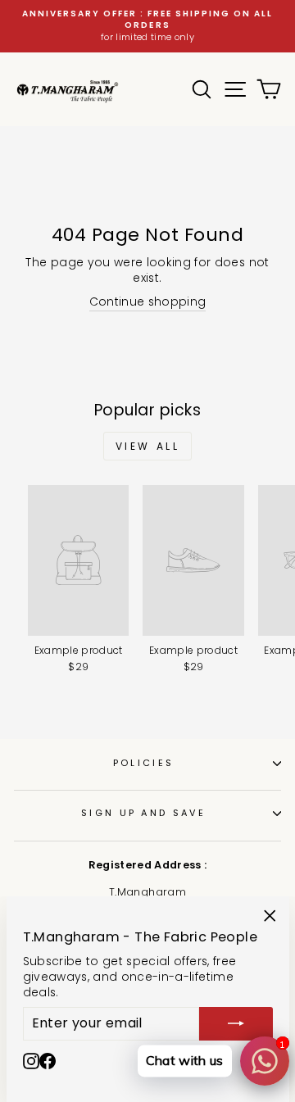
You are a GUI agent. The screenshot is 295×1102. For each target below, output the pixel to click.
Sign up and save (143, 812)
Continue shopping (147, 302)
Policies (144, 762)
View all (148, 446)
